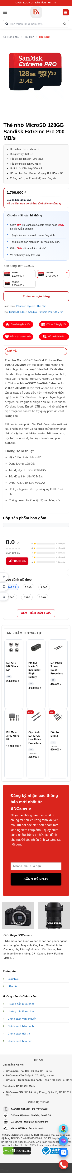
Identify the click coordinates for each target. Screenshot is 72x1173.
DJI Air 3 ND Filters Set (12, 666)
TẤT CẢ (12, 587)
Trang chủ (13, 36)
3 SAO (11, 597)
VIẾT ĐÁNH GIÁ (17, 561)
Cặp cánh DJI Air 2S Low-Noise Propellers (34, 737)
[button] (5, 12)
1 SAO (42, 597)
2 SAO (27, 597)
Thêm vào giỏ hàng (36, 296)
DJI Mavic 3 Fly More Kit (12, 736)
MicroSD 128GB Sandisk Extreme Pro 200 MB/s (36, 312)
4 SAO (44, 587)
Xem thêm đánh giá (36, 612)
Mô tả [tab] (12, 351)
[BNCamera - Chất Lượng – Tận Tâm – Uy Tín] (36, 12)
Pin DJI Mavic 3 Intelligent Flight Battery (34, 669)
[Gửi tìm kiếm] (64, 23)
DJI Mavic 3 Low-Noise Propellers (56, 668)
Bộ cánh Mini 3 (55, 734)
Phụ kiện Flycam (25, 306)
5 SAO (28, 587)
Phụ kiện (29, 36)
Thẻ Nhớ (44, 36)
